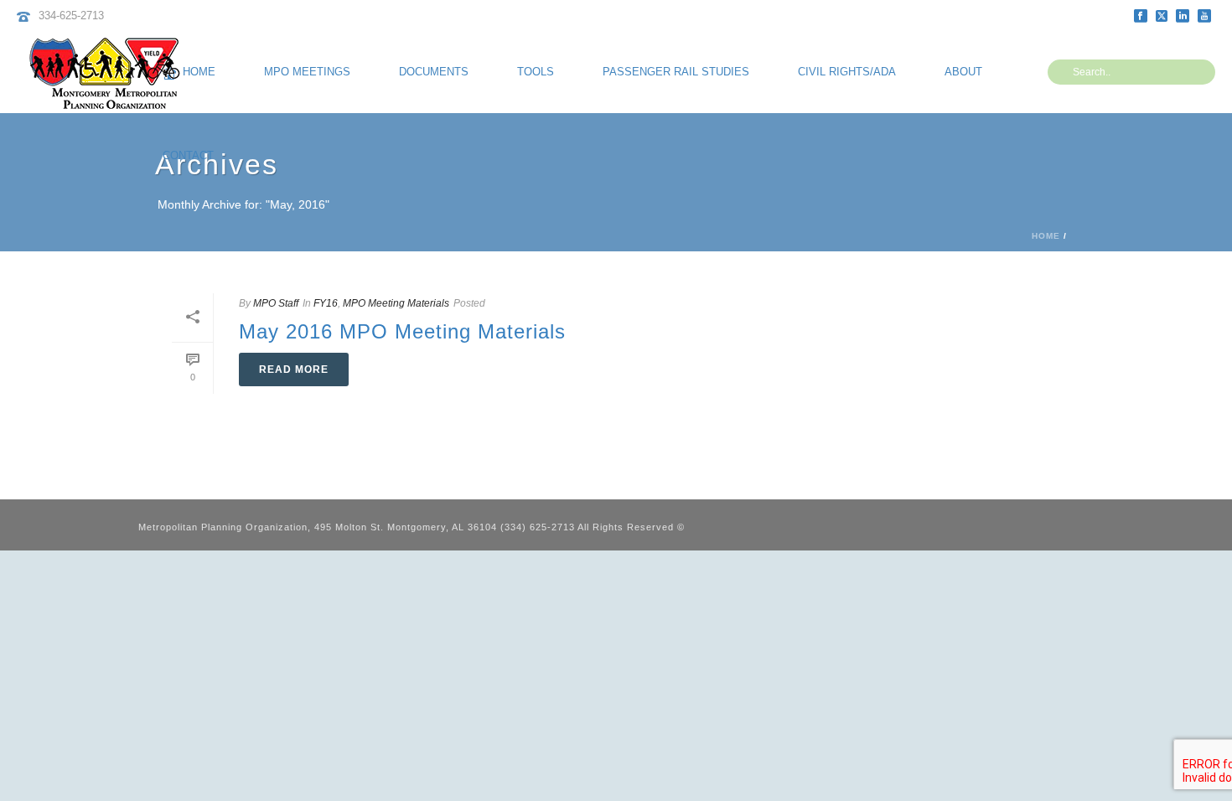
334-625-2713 (71, 15)
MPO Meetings (307, 71)
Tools (535, 71)
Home (1046, 235)
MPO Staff (275, 303)
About (963, 71)
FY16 (325, 303)
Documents (433, 71)
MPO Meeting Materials (396, 303)
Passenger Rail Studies (676, 71)
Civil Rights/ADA (847, 71)
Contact (188, 155)
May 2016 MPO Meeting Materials (402, 331)
